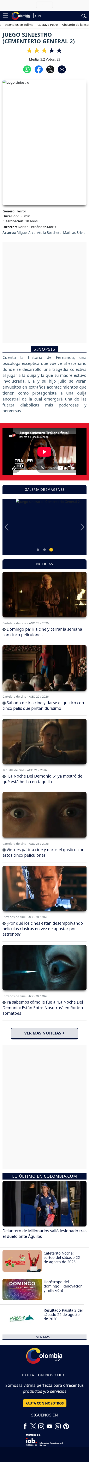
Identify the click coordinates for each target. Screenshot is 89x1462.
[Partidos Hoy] (58, 1425)
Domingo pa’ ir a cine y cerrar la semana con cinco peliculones (42, 631)
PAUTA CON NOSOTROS (44, 1403)
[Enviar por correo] (62, 69)
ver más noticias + (44, 1033)
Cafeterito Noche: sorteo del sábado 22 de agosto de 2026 (62, 1257)
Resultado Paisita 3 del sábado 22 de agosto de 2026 (63, 1314)
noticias (44, 564)
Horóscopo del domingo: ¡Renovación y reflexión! (63, 1286)
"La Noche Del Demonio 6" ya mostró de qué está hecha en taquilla (42, 778)
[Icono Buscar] (84, 15)
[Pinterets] (66, 1425)
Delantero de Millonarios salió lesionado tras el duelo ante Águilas (44, 1233)
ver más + (44, 1337)
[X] (33, 1425)
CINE (39, 16)
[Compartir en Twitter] (50, 69)
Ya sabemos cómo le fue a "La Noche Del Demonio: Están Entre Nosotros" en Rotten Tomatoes (42, 1007)
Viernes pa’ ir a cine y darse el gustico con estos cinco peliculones (43, 852)
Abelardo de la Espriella (67, 24)
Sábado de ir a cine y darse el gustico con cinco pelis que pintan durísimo (43, 705)
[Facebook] (25, 1425)
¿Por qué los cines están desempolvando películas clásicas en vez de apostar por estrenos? (42, 928)
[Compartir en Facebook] (39, 69)
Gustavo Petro (36, 24)
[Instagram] (41, 1425)
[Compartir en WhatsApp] (27, 69)
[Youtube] (49, 1425)
